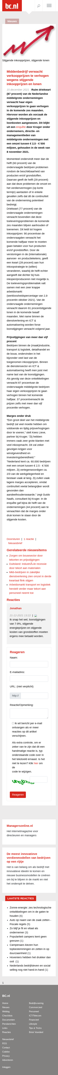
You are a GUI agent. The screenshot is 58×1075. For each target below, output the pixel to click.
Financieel (34, 1019)
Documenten (8, 1019)
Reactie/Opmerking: (21, 704)
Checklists (7, 1015)
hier (36, 763)
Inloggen (6, 1067)
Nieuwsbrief (15, 543)
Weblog (6, 1011)
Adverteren (7, 1060)
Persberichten (9, 1024)
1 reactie (29, 539)
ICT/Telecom (35, 1015)
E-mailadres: (17, 672)
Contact (6, 1047)
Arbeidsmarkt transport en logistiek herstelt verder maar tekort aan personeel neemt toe (29, 588)
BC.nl (6, 995)
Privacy (6, 1056)
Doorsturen (13, 539)
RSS (4, 1043)
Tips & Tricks (35, 1028)
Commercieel (35, 1007)
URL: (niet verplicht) (21, 686)
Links (4, 1028)
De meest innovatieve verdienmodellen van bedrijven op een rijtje (28, 857)
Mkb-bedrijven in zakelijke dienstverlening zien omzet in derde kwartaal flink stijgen (30, 576)
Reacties (6, 1032)
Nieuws (6, 1007)
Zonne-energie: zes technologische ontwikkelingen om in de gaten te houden (30, 911)
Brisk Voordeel (36, 1032)
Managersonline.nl (20, 825)
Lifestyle (33, 1024)
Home (5, 1003)
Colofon (6, 1051)
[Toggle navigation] (49, 5)
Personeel (34, 1011)
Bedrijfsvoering (36, 1003)
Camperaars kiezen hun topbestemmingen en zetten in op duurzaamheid (29, 949)
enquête (21, 127)
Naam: (14, 657)
